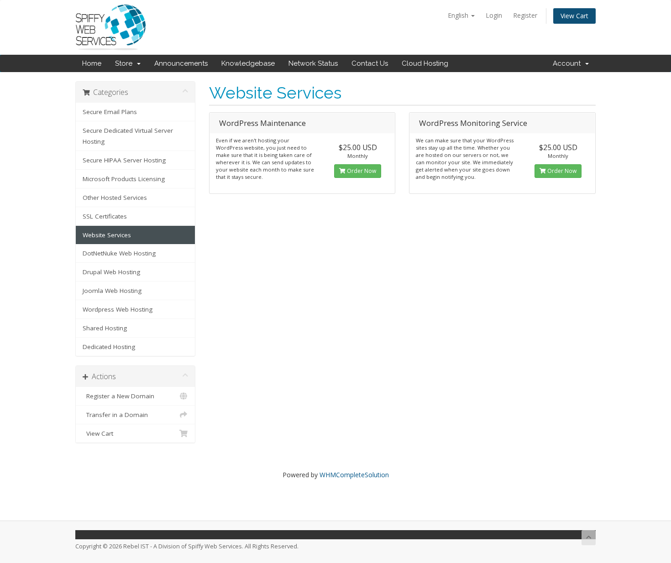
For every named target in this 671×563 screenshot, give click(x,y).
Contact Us (369, 63)
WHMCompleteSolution (354, 474)
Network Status (313, 63)
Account (568, 63)
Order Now (361, 171)
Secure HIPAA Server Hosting (124, 160)
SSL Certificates (105, 216)
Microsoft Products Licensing (124, 179)
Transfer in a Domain (115, 415)
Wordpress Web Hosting (117, 309)
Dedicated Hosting (109, 347)
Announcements (181, 63)
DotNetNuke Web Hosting (119, 253)
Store (125, 63)
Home (91, 63)
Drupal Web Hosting (111, 272)
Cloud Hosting (425, 63)
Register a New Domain (118, 396)
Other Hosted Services (115, 197)
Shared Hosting (105, 328)
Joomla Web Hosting (112, 291)
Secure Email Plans (110, 112)
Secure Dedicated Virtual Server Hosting (128, 136)
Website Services (107, 235)
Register (525, 15)
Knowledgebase (248, 63)
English (459, 15)
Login (494, 15)
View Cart (574, 15)
